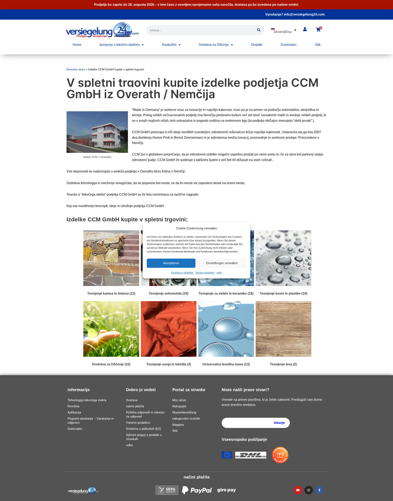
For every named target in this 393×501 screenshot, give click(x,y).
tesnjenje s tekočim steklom (120, 44)
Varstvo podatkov (205, 272)
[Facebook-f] (319, 490)
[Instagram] (308, 490)
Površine (73, 406)
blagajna (178, 425)
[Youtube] (298, 490)
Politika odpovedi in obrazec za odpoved (145, 414)
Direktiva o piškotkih (182, 272)
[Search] (259, 30)
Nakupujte (179, 406)
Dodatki (256, 44)
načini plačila (135, 406)
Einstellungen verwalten (222, 263)
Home (77, 44)
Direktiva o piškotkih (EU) (143, 429)
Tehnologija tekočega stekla (87, 400)
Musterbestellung (184, 412)
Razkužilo (169, 44)
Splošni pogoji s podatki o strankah (144, 437)
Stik (318, 44)
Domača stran (76, 69)
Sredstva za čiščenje (214, 44)
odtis (219, 272)
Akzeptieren (171, 263)
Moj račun (179, 400)
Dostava (131, 400)
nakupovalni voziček (186, 418)
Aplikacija (74, 412)
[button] (283, 30)
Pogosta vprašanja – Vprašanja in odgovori (91, 420)
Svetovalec (289, 44)
